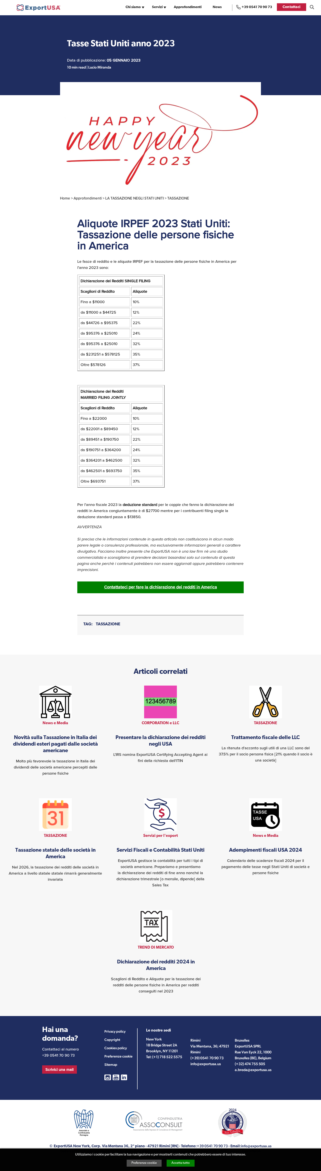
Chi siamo (133, 7)
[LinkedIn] (124, 1077)
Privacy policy (115, 1031)
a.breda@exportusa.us (253, 1070)
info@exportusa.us (205, 1064)
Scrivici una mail (59, 1069)
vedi (55, 731)
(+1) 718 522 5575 (167, 1057)
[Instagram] (107, 1077)
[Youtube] (116, 1077)
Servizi (157, 7)
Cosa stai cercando (312, 7)
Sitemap (110, 1065)
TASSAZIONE (108, 624)
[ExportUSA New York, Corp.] (38, 7)
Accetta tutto (180, 1163)
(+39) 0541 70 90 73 (207, 1058)
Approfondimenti (188, 7)
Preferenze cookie (144, 1163)
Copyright (112, 1040)
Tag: (88, 624)
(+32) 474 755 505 (250, 1064)
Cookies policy (115, 1048)
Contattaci (291, 7)
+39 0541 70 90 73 (257, 7)
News (217, 7)
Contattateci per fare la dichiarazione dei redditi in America (160, 587)
